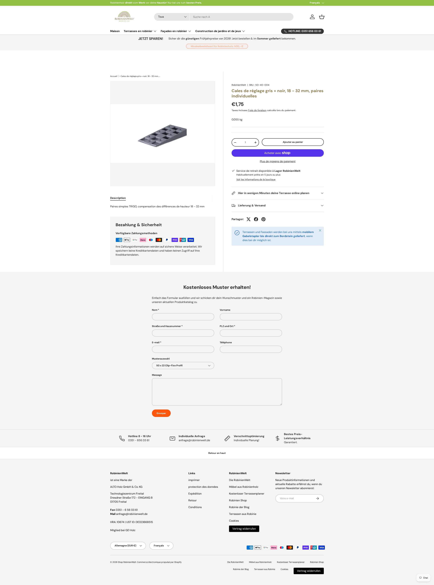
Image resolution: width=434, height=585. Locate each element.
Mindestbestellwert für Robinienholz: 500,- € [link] (217, 46)
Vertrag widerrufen (244, 528)
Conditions (195, 507)
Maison (115, 31)
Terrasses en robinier (138, 31)
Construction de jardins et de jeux (218, 31)
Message (157, 374)
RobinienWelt (239, 84)
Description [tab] (118, 198)
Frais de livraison (257, 110)
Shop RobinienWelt (127, 562)
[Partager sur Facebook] (256, 219)
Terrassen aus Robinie (242, 514)
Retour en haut (217, 453)
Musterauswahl (161, 358)
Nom (154, 309)
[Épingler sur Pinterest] (263, 219)
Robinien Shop (238, 500)
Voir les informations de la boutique (255, 179)
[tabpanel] (162, 206)
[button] (322, 16)
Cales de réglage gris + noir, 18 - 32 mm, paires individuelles (141, 76)
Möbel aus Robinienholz (243, 487)
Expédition (195, 493)
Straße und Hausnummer (166, 326)
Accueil (113, 76)
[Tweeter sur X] (248, 219)
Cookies (234, 520)
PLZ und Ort (226, 326)
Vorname (225, 309)
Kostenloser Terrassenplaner (246, 493)
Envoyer (161, 413)
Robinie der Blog (239, 507)
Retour (192, 500)
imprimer (194, 480)
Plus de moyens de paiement (277, 161)
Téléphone (226, 342)
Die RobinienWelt (239, 480)
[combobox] (224, 17)
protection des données (203, 487)
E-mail (156, 342)
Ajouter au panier (293, 141)
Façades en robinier (174, 31)
